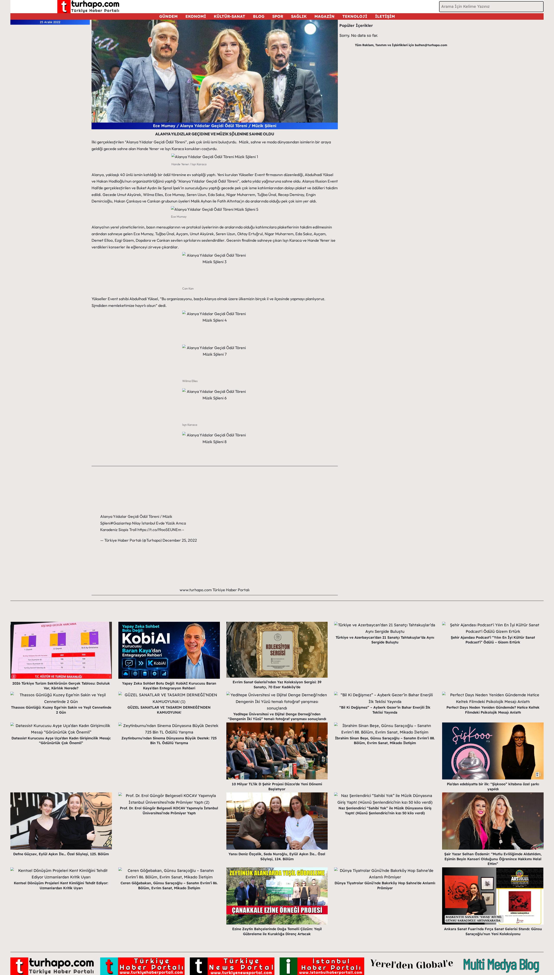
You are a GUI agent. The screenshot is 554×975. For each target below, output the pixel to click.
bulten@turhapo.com (431, 45)
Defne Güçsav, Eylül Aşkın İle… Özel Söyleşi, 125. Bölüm (61, 854)
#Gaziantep (121, 523)
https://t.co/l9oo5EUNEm (159, 529)
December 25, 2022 (180, 540)
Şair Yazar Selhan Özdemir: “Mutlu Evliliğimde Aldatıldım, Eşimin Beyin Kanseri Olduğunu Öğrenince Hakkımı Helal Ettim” (493, 859)
